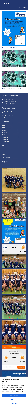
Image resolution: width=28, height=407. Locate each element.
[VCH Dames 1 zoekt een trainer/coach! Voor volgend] (14, 281)
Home (19, 7)
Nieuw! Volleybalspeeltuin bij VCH (11, 47)
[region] (14, 392)
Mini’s (3, 154)
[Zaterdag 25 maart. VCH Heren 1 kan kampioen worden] (14, 332)
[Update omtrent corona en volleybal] (14, 71)
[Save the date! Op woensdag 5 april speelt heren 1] (14, 357)
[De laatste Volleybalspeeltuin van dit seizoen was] (14, 205)
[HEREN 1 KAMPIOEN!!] (14, 307)
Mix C (3, 151)
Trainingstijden (6, 157)
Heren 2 (4, 127)
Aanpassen (14, 399)
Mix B (3, 149)
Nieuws (24, 7)
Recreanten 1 (5, 137)
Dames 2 (4, 132)
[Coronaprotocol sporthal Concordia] (14, 51)
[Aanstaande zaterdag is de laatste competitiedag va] (14, 231)
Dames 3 (4, 134)
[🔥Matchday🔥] (14, 256)
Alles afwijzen (14, 403)
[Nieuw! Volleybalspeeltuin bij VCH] (14, 12)
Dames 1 (4, 130)
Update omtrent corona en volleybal (11, 88)
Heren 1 (4, 125)
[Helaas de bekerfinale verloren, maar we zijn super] (14, 180)
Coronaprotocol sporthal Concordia (11, 68)
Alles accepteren (14, 395)
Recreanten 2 (5, 139)
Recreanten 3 (5, 141)
